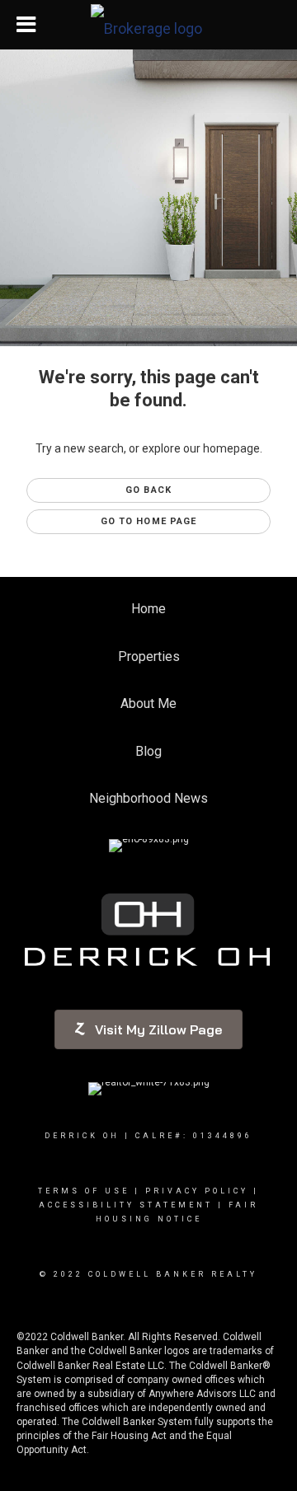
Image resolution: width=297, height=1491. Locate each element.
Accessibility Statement (126, 1205)
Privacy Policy (196, 1191)
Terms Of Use (84, 1191)
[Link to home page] (148, 24)
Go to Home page (149, 521)
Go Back (148, 490)
